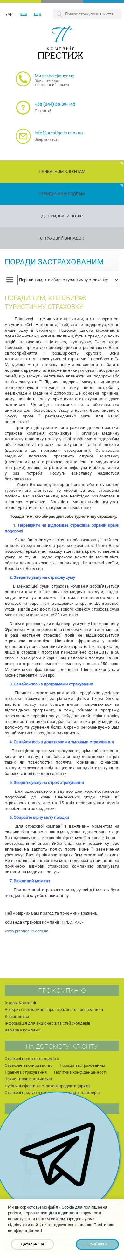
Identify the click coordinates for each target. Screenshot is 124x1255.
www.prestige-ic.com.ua (26, 931)
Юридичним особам (62, 193)
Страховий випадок (62, 238)
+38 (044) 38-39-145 (55, 104)
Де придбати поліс (62, 216)
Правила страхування (26, 1072)
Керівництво (17, 1016)
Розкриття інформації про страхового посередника (54, 1009)
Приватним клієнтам (62, 171)
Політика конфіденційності (80, 1072)
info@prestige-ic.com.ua (59, 132)
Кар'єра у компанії (22, 1030)
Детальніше (32, 1244)
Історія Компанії (20, 1002)
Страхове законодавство (28, 1065)
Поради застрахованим (54, 261)
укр (9, 13)
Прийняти (97, 1244)
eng (37, 13)
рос (23, 13)
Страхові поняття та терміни (32, 1058)
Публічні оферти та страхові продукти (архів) (47, 1086)
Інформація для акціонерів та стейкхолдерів (47, 1023)
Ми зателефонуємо (54, 75)
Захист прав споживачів (28, 1079)
